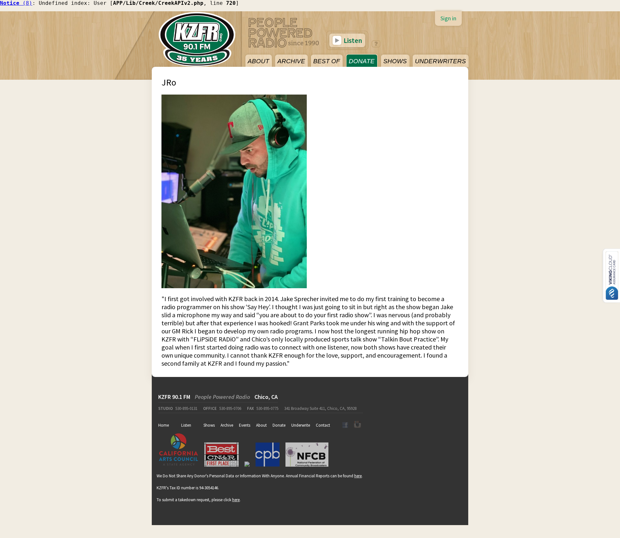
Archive (227, 425)
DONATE (362, 61)
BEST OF (326, 61)
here (358, 476)
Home (163, 425)
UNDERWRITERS (440, 61)
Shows (209, 425)
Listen (352, 40)
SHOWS (395, 61)
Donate (279, 425)
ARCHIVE (291, 61)
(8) (16, 3)
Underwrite (300, 425)
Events (244, 425)
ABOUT (258, 61)
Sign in (448, 18)
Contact (323, 425)
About (261, 425)
